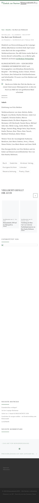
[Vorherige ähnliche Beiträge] (30, 195)
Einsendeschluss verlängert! (9, 407)
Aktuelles (8, 30)
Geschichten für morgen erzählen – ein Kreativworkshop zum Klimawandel (19, 417)
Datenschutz (6, 469)
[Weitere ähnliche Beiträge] (35, 195)
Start (3, 30)
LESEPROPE (5, 421)
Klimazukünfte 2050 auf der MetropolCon (10, 224)
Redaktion (7, 40)
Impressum (6, 467)
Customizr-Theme (31, 494)
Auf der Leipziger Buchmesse (10, 410)
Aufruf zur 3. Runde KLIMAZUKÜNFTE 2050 (15, 413)
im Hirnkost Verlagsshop (25, 59)
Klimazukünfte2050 (13, 491)
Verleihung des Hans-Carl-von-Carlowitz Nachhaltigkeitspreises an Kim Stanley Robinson (28, 226)
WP (13, 494)
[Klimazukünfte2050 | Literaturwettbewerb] (11, 2)
